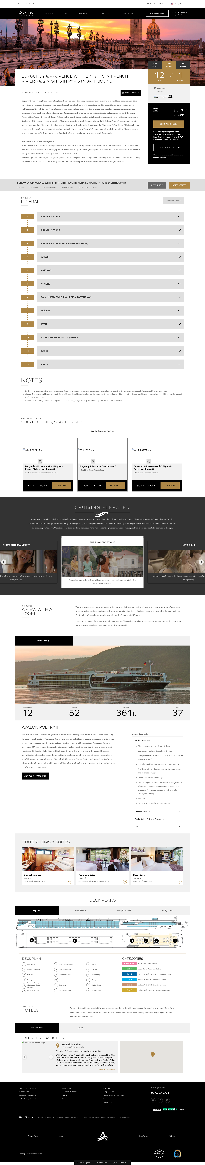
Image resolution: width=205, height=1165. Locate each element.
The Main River (124, 1117)
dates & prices (179, 185)
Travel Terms (143, 1136)
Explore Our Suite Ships (27, 1088)
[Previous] (3, 562)
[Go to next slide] (51, 1057)
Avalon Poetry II (44, 640)
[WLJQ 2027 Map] (32, 451)
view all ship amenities (35, 776)
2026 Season (155, 64)
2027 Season (169, 64)
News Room (107, 1102)
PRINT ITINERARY (131, 93)
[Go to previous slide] (24, 1057)
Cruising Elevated (67, 187)
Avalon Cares (24, 1092)
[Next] (201, 562)
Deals (66, 13)
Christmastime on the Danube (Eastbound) (99, 1117)
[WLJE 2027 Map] (141, 451)
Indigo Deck (168, 910)
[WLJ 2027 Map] (86, 451)
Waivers (65, 1099)
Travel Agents (108, 1088)
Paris (80, 1028)
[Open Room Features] (70, 882)
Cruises (48, 13)
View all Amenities (107, 1069)
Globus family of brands (26, 4)
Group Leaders (108, 1092)
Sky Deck (37, 910)
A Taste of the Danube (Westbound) (67, 1117)
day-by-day (34, 187)
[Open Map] (163, 97)
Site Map (65, 1095)
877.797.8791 (179, 12)
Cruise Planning (127, 13)
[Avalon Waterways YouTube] (153, 1100)
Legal (61, 1136)
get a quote (157, 185)
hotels (94, 187)
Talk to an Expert (157, 13)
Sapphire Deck (124, 910)
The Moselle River (44, 1117)
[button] (153, 1057)
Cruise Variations (49, 187)
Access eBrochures (69, 1092)
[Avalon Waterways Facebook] (160, 1100)
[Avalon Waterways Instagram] (167, 1100)
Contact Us (66, 1088)
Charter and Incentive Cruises (113, 1095)
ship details (83, 187)
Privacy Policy (33, 1136)
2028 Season (183, 64)
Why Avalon (83, 13)
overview (20, 187)
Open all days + (173, 201)
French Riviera (37, 1028)
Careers (105, 1099)
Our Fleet (105, 13)
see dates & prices (168, 124)
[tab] (37, 910)
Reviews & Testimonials (27, 1095)
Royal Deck (80, 910)
